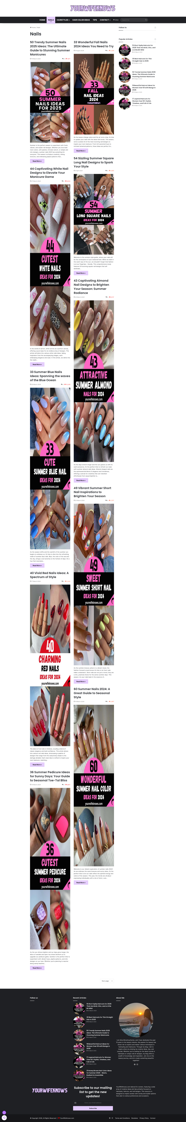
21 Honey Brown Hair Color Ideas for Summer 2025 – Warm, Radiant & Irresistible (99, 1073)
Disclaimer (134, 1118)
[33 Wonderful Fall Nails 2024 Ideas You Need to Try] (94, 94)
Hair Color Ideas (81, 20)
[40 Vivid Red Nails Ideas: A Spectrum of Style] (50, 665)
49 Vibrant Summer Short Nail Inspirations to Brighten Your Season (92, 492)
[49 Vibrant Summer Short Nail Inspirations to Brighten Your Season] (94, 584)
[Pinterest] (134, 1064)
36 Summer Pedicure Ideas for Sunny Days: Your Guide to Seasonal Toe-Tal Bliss (50, 776)
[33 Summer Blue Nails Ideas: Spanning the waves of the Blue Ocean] (50, 468)
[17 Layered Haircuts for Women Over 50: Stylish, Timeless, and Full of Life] (125, 104)
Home (42, 20)
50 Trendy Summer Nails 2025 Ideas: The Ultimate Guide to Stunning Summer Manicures (50, 48)
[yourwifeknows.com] (93, 8)
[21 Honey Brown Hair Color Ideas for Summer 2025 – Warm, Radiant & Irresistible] (79, 1075)
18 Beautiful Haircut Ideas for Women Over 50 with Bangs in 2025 (144, 87)
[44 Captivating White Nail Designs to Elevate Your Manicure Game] (50, 265)
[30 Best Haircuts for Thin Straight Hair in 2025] (125, 63)
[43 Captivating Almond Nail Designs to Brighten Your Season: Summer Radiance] (94, 381)
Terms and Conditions (122, 1118)
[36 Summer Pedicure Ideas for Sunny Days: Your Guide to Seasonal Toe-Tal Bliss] (50, 868)
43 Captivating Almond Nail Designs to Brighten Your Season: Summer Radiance (91, 287)
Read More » (37, 161)
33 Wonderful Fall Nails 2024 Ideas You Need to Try (94, 44)
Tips (95, 20)
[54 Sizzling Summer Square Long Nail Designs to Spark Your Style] (94, 214)
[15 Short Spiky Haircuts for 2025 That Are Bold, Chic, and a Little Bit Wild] (125, 50)
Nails (51, 20)
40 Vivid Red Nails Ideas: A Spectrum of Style (49, 575)
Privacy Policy (144, 1118)
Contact (104, 20)
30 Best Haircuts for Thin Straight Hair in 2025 (142, 60)
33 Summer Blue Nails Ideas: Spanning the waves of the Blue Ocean (50, 376)
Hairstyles (62, 20)
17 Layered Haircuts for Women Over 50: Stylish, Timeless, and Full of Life (141, 101)
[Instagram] (137, 1064)
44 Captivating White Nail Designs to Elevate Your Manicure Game (49, 173)
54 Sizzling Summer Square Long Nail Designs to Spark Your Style (94, 162)
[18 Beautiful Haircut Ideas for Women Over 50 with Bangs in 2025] (125, 90)
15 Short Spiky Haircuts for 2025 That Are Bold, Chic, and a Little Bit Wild (143, 47)
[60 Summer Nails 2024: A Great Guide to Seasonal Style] (94, 785)
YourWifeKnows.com (67, 1118)
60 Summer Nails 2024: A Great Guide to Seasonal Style (92, 693)
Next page (105, 981)
